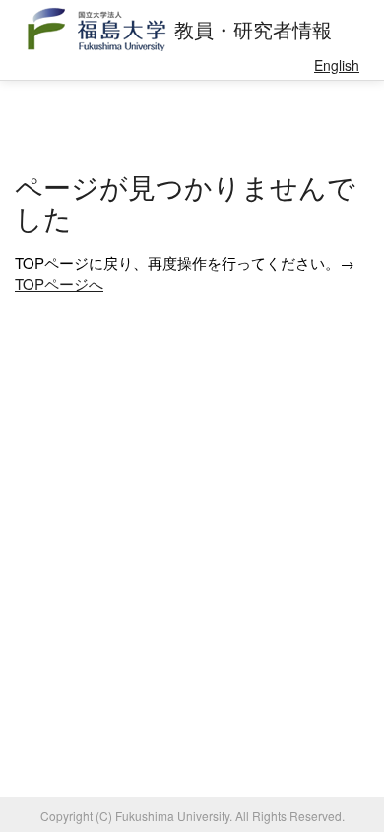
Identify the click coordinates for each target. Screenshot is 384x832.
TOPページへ (59, 283)
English (336, 65)
